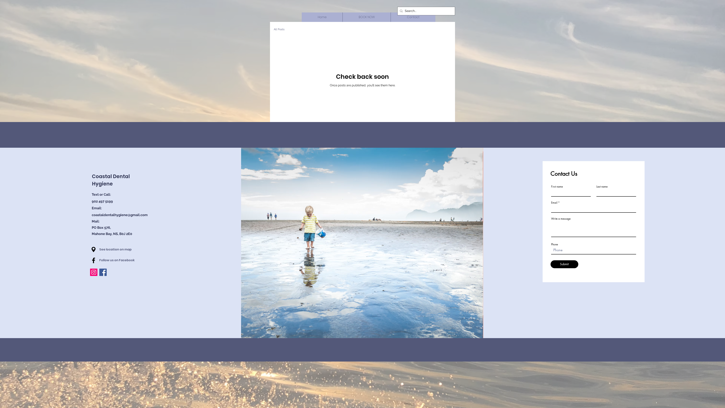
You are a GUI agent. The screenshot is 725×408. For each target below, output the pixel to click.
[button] (94, 249)
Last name (602, 186)
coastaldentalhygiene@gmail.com (120, 215)
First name (557, 186)
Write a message (561, 218)
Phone (554, 244)
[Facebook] (93, 260)
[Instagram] (93, 272)
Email (554, 202)
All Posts (279, 29)
